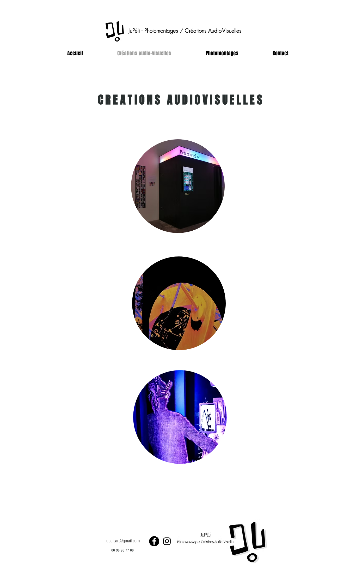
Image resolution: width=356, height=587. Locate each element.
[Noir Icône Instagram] (167, 541)
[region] (178, 187)
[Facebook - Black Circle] (154, 541)
